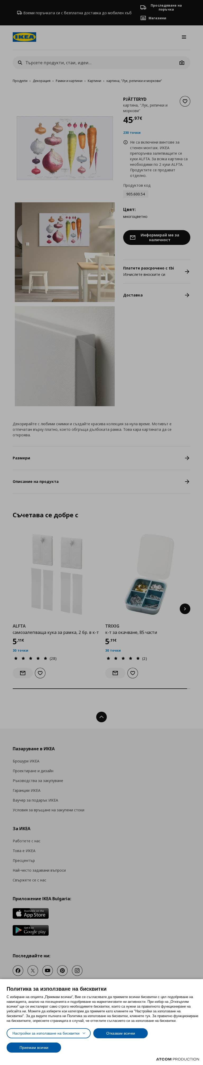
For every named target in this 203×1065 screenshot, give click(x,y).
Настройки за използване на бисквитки (46, 1033)
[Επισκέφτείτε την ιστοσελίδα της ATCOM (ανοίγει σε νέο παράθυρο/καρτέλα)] (177, 1059)
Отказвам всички (120, 1033)
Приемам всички (34, 1047)
